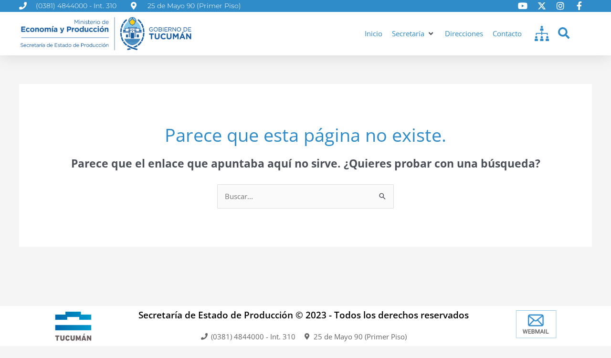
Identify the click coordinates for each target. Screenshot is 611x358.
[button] (413, 33)
